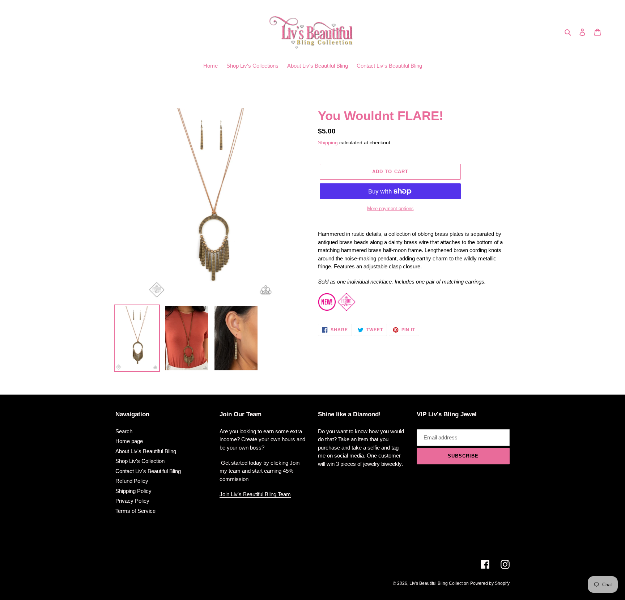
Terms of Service (135, 511)
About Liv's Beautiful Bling (145, 451)
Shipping (328, 142)
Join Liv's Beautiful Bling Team (255, 494)
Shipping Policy (133, 491)
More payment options (390, 208)
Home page (129, 441)
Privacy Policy (132, 501)
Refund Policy (131, 481)
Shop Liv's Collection (140, 461)
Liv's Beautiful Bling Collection (439, 583)
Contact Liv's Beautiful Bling (148, 471)
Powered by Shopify (490, 583)
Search (123, 431)
